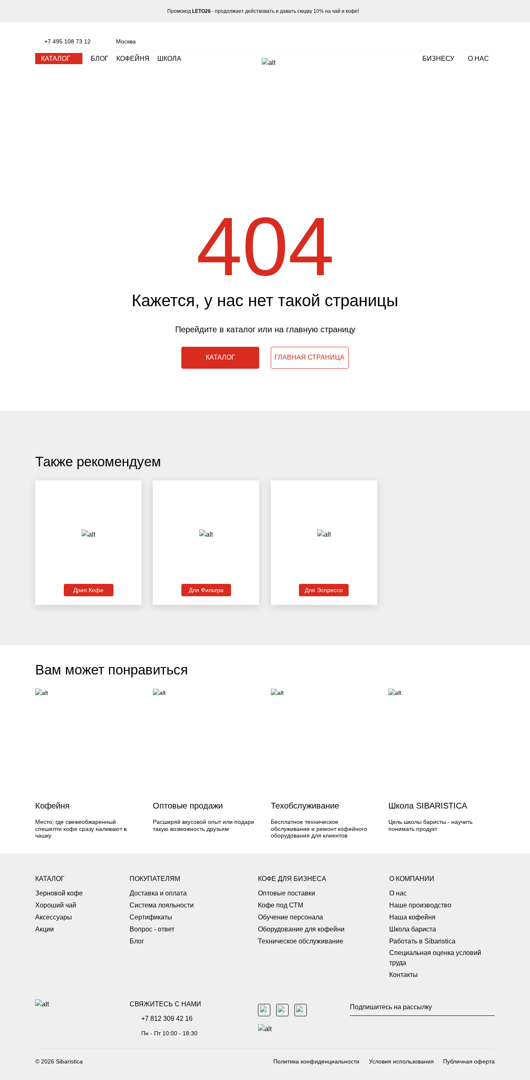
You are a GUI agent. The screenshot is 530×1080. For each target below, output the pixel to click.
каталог (55, 58)
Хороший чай (55, 905)
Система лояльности (162, 905)
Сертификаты (151, 917)
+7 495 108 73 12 (67, 41)
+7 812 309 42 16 (167, 1018)
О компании (411, 878)
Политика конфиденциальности (316, 1061)
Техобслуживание (305, 805)
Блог (137, 941)
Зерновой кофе (59, 893)
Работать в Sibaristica (422, 941)
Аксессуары (53, 917)
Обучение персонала (290, 917)
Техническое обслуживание (300, 941)
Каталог (50, 878)
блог (99, 58)
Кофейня (52, 805)
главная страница (309, 357)
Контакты (403, 974)
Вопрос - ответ (152, 929)
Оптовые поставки (286, 893)
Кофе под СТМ (280, 905)
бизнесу (438, 58)
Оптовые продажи (188, 805)
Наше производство (420, 905)
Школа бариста (412, 929)
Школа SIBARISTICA (427, 805)
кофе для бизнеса (292, 878)
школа (169, 58)
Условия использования (401, 1061)
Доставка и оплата (158, 893)
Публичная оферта (469, 1061)
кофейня (132, 58)
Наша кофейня (412, 917)
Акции (44, 929)
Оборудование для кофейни (301, 929)
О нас (478, 58)
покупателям (155, 878)
